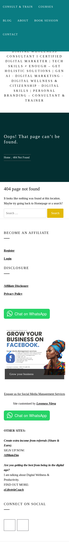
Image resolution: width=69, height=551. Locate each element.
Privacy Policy (13, 293)
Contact (10, 34)
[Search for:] (25, 213)
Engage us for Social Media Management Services (34, 394)
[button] (9, 355)
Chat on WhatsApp (31, 313)
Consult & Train (18, 6)
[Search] (28, 46)
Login (8, 258)
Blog (7, 20)
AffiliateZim (11, 455)
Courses (46, 6)
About (23, 20)
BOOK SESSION (46, 20)
